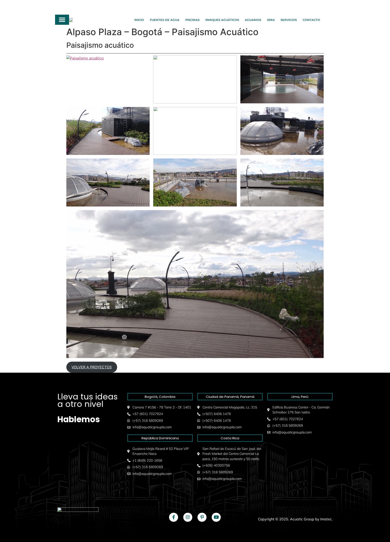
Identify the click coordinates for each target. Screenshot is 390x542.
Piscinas (192, 20)
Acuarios (253, 20)
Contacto (311, 20)
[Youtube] (216, 517)
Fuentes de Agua (164, 20)
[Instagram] (187, 517)
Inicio (139, 20)
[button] (62, 20)
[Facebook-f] (173, 517)
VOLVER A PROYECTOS (92, 367)
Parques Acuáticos (222, 20)
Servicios (289, 20)
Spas (271, 20)
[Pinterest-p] (202, 517)
